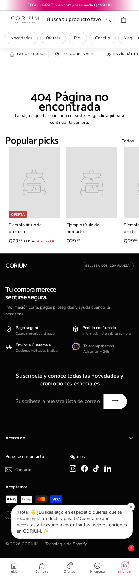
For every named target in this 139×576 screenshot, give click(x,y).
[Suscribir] (115, 401)
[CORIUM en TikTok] (96, 468)
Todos (128, 141)
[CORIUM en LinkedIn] (107, 468)
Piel (77, 38)
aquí (110, 116)
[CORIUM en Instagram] (73, 468)
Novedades (21, 38)
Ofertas (53, 38)
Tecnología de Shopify (66, 544)
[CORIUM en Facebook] (84, 468)
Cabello (102, 38)
